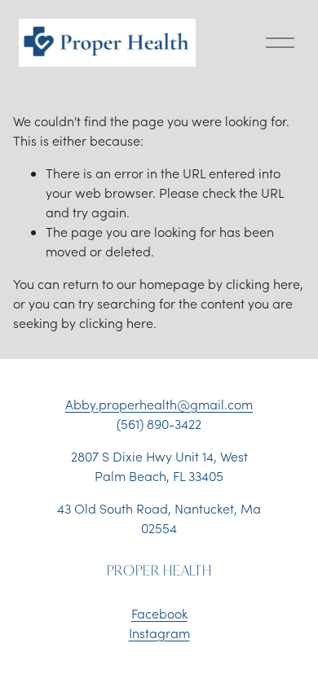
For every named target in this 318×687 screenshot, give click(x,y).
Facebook (159, 613)
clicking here (263, 283)
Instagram (159, 632)
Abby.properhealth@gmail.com (159, 404)
